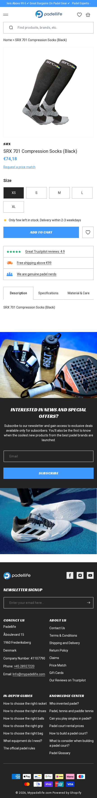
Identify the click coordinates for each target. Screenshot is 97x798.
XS (14, 193)
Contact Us (57, 628)
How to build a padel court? (68, 733)
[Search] (11, 28)
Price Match (57, 665)
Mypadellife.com (40, 792)
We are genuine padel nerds (36, 274)
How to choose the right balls (23, 718)
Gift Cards (56, 673)
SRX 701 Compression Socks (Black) (41, 40)
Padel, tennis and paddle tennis (71, 711)
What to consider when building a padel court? (71, 743)
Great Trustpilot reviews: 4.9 (45, 251)
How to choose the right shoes (24, 711)
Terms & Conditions (63, 635)
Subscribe (48, 473)
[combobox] (50, 27)
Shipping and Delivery (64, 643)
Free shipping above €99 (34, 263)
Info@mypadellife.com (29, 674)
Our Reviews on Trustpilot (67, 680)
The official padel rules (19, 748)
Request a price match (19, 167)
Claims (54, 658)
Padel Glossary (59, 753)
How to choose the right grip (23, 726)
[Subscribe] (88, 603)
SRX (7, 143)
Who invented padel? (64, 703)
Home (7, 40)
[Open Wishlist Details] (79, 15)
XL (14, 207)
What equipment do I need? (22, 741)
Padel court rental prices (66, 726)
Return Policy (58, 650)
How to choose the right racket (25, 703)
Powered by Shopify (67, 792)
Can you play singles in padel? (70, 718)
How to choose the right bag (23, 733)
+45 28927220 (24, 666)
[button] (5, 15)
